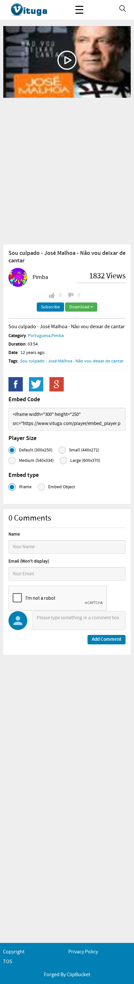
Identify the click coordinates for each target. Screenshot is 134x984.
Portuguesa (39, 336)
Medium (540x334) (36, 460)
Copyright (13, 951)
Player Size (22, 438)
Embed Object (61, 487)
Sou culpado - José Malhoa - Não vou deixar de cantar (72, 361)
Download (79, 307)
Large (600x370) (85, 460)
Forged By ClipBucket (67, 974)
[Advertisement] (67, 171)
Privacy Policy (83, 951)
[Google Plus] (56, 384)
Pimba (40, 277)
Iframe (25, 487)
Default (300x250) (35, 450)
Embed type (23, 475)
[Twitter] (36, 384)
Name (14, 534)
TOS (7, 961)
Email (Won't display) (28, 561)
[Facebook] (15, 384)
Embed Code (24, 400)
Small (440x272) (84, 450)
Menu (79, 9)
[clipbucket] (35, 9)
